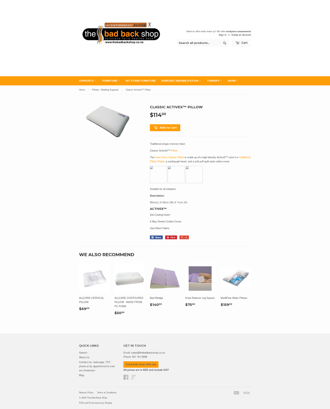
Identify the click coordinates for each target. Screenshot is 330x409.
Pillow (174, 150)
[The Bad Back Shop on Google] (133, 378)
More (232, 80)
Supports (86, 80)
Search (83, 352)
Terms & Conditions (107, 392)
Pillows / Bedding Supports (105, 89)
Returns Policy (86, 392)
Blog (81, 375)
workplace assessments (238, 31)
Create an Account (241, 34)
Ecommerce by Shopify (100, 402)
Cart (244, 42)
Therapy (213, 80)
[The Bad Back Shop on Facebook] (126, 378)
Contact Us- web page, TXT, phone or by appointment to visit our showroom (97, 366)
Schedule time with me (141, 364)
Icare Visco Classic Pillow (169, 157)
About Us (84, 357)
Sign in (223, 34)
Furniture (110, 80)
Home (82, 89)
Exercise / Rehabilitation (180, 80)
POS (81, 402)
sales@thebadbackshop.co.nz (148, 352)
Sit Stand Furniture (141, 80)
